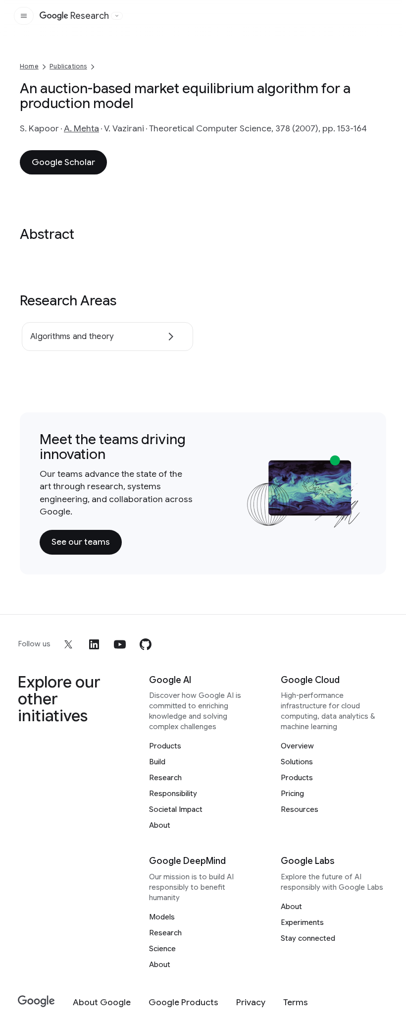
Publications (68, 66)
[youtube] (120, 644)
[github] (145, 644)
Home (29, 66)
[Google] (36, 1001)
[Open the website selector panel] (117, 16)
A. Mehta (81, 128)
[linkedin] (94, 644)
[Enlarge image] (351, 518)
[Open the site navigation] (24, 16)
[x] (68, 644)
